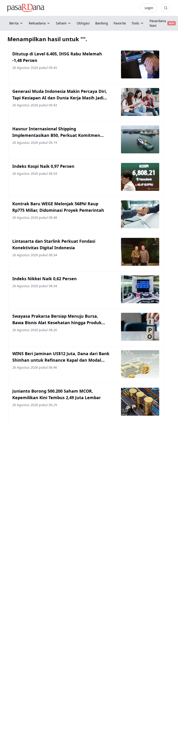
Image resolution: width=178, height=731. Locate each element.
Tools (135, 23)
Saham (61, 23)
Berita (14, 23)
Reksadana (37, 23)
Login (149, 8)
